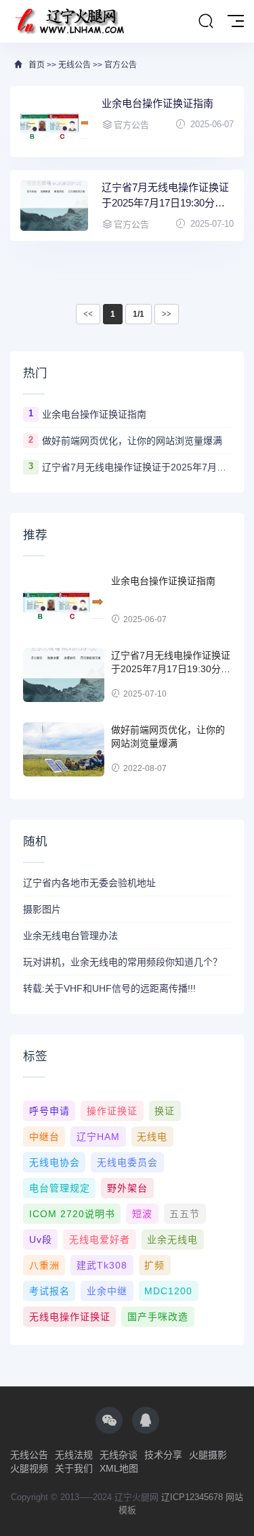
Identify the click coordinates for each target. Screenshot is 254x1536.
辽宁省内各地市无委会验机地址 (89, 882)
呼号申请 (49, 1110)
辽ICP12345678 (192, 1497)
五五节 (184, 1213)
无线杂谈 (118, 1454)
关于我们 (74, 1468)
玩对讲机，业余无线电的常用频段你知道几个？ (122, 962)
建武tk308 (102, 1265)
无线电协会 (54, 1162)
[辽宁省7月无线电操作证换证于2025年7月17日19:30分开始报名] (54, 205)
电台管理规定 (59, 1188)
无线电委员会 (127, 1162)
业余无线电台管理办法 (70, 935)
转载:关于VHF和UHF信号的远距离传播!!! (109, 988)
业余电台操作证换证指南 (157, 103)
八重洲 (44, 1265)
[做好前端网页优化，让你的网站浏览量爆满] (63, 749)
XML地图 (119, 1468)
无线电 (152, 1136)
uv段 (40, 1239)
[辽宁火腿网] (69, 21)
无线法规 (74, 1454)
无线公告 (74, 65)
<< (88, 314)
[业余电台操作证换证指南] (54, 121)
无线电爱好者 (99, 1239)
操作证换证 (112, 1110)
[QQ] (145, 1420)
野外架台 (127, 1188)
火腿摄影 (208, 1454)
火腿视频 (29, 1468)
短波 (142, 1213)
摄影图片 (42, 909)
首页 (36, 65)
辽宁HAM (98, 1136)
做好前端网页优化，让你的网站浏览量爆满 (132, 440)
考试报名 (49, 1291)
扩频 (154, 1265)
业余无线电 (172, 1239)
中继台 (44, 1136)
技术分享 (163, 1454)
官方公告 (120, 65)
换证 (164, 1110)
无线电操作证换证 (69, 1316)
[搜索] (206, 22)
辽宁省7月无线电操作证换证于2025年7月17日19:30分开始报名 (165, 196)
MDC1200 (168, 1291)
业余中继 (107, 1291)
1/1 (138, 314)
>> (166, 314)
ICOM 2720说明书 (72, 1213)
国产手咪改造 (157, 1316)
